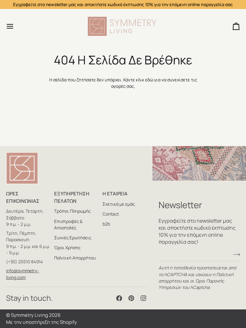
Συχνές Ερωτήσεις (72, 238)
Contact (110, 214)
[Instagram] (143, 298)
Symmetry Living (29, 315)
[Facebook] (119, 298)
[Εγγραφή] (234, 254)
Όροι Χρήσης (67, 247)
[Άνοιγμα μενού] (15, 26)
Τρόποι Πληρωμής (72, 211)
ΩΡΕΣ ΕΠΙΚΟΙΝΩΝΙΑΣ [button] (22, 197)
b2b (106, 224)
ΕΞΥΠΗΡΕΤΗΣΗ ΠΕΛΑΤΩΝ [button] (71, 197)
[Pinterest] (131, 298)
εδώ (149, 80)
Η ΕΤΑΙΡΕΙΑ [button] (114, 193)
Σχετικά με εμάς (118, 204)
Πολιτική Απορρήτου (75, 258)
